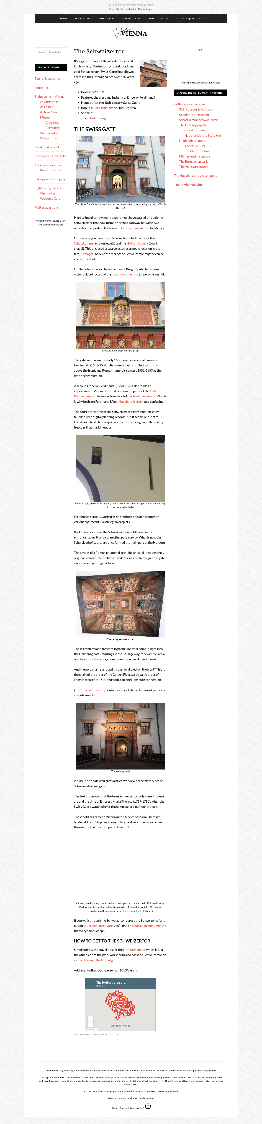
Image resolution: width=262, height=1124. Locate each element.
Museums (47, 117)
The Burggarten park (193, 161)
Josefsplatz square (100, 926)
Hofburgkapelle (137, 243)
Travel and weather (48, 165)
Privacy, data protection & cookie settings (131, 1098)
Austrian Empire (144, 396)
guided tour (99, 108)
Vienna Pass (48, 193)
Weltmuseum (199, 151)
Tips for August (145, 9)
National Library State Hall (203, 135)
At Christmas (49, 102)
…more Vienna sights (188, 185)
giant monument (123, 274)
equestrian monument (147, 926)
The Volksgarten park (194, 167)
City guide (114, 9)
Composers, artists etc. (50, 156)
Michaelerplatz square (194, 156)
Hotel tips (42, 88)
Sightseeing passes (48, 188)
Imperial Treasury (93, 690)
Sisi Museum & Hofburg (195, 109)
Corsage (86, 254)
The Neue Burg (194, 146)
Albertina (52, 122)
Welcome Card (50, 198)
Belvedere (52, 128)
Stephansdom (49, 133)
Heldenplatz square (192, 141)
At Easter (46, 107)
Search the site (128, 9)
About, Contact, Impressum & (128, 1108)
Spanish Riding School (194, 115)
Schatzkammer (84, 243)
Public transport (51, 170)
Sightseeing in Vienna (50, 96)
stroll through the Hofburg (94, 960)
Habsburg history (131, 401)
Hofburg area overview (190, 104)
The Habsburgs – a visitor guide (195, 175)
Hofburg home (129, 228)
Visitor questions (47, 207)
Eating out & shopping (50, 179)
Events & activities (47, 78)
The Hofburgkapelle (193, 125)
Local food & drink (47, 147)
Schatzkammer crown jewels (199, 120)
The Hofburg (97, 118)
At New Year (48, 112)
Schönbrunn (48, 138)
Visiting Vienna (131, 33)
